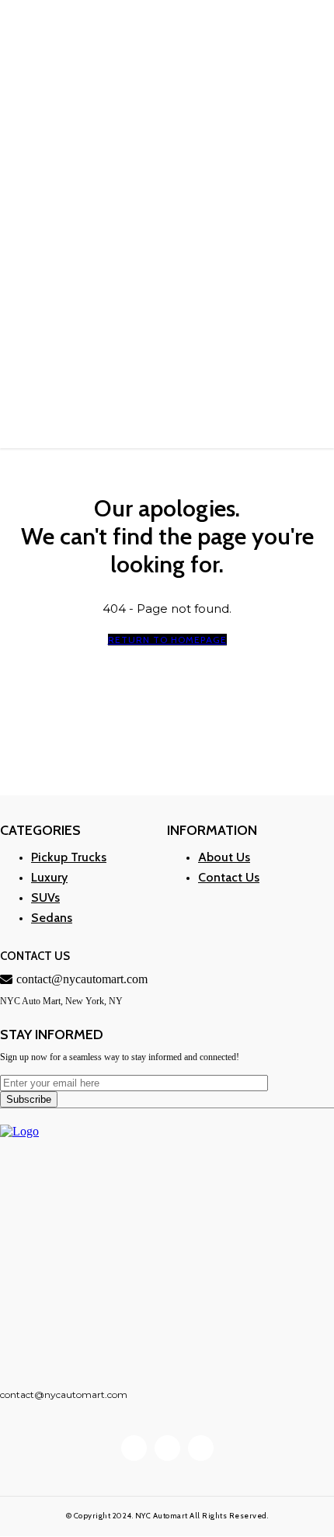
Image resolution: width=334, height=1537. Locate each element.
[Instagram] (167, 1448)
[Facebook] (134, 1448)
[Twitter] (201, 1448)
